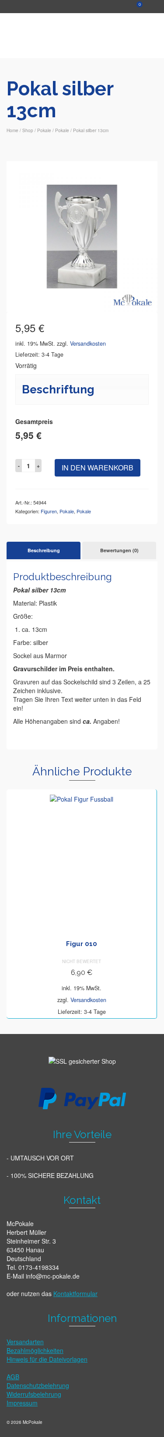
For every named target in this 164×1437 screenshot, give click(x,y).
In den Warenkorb (97, 468)
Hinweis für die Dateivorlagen (47, 1359)
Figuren (49, 511)
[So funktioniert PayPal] (82, 1098)
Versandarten (25, 1341)
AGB (13, 1376)
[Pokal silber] (82, 235)
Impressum (22, 1402)
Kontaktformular (75, 1293)
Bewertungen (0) (119, 550)
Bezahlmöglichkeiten (35, 1350)
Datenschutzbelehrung (38, 1385)
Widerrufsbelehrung (34, 1394)
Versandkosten (88, 343)
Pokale (66, 511)
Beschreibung (44, 550)
